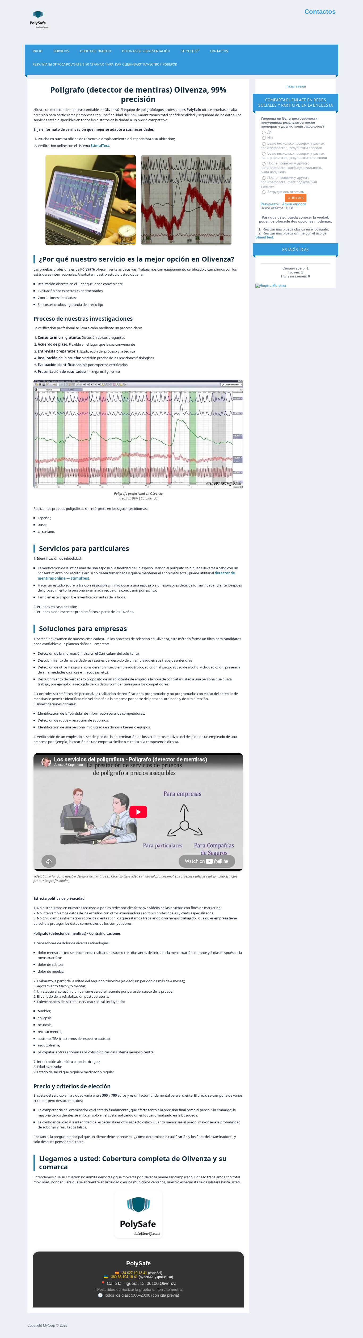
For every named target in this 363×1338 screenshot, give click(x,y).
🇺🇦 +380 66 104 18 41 (121, 1277)
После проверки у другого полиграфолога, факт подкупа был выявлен (289, 182)
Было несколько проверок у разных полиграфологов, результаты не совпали (294, 155)
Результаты (270, 204)
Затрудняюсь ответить (285, 192)
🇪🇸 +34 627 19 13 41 (131, 1273)
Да (269, 132)
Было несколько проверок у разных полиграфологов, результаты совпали (293, 145)
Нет (270, 138)
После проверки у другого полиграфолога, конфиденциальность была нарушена (291, 167)
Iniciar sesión (295, 86)
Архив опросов (294, 204)
